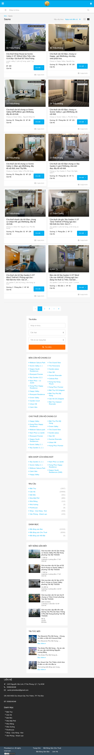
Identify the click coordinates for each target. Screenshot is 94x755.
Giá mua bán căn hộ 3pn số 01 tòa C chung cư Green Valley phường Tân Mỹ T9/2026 (52, 582)
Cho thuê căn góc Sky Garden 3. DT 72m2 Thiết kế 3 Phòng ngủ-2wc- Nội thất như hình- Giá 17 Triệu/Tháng (64, 222)
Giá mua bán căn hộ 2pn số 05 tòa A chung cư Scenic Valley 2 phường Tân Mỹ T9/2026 (52, 567)
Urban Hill (40, 191)
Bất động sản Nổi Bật (37, 535)
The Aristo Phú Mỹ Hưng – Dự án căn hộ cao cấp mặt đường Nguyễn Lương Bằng (51, 650)
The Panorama (54, 366)
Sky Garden (83, 136)
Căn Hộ (32, 492)
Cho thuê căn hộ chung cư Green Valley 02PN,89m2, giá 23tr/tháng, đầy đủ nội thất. (20, 112)
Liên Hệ (55, 751)
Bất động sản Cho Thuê (36, 26)
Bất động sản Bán (71, 247)
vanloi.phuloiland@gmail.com (17, 690)
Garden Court (35, 401)
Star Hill (52, 372)
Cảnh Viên (33, 407)
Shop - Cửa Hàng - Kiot (38, 511)
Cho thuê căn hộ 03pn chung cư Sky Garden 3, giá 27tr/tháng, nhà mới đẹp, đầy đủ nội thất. (64, 166)
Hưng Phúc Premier (56, 387)
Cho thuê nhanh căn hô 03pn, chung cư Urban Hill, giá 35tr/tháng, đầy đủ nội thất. (21, 222)
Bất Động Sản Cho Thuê (52, 748)
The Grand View (55, 362)
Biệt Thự (33, 488)
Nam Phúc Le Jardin (37, 433)
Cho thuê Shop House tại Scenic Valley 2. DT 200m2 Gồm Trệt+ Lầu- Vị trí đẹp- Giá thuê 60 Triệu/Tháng (20, 56)
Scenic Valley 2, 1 (36, 366)
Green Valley (39, 84)
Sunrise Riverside (55, 375)
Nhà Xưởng (34, 504)
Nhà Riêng (33, 501)
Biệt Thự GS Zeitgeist (57, 390)
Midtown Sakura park (37, 429)
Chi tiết (38, 67)
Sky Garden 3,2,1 (36, 377)
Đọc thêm (41, 643)
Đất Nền (33, 495)
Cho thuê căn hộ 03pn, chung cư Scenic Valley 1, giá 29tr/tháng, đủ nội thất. (63, 112)
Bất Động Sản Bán (43, 751)
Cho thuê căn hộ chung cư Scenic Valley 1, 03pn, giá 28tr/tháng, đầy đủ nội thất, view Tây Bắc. (20, 166)
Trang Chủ (37, 748)
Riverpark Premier (36, 374)
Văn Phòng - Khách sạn (38, 514)
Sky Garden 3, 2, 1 (36, 448)
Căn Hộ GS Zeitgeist (56, 399)
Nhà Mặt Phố (34, 498)
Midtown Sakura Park (37, 362)
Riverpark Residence (37, 394)
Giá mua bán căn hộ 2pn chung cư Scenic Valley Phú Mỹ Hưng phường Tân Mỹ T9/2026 (52, 553)
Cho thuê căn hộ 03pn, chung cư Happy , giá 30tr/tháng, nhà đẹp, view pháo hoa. (63, 56)
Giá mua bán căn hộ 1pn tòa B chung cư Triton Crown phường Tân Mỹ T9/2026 (52, 597)
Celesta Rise (53, 379)
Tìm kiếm (48, 347)
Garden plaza (54, 369)
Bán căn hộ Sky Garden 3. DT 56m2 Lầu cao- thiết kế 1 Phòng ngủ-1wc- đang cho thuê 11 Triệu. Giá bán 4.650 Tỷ (64, 277)
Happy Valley (82, 28)
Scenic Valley (39, 28)
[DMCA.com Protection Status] (9, 753)
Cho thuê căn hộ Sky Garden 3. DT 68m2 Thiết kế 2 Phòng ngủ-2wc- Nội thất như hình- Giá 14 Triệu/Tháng (20, 277)
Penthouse (34, 508)
